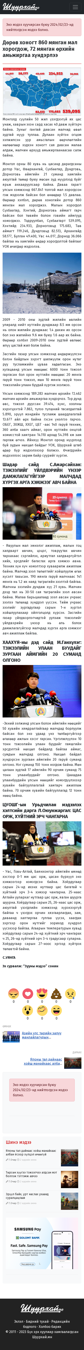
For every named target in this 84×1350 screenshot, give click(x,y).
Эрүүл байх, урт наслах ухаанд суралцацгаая (27, 1196)
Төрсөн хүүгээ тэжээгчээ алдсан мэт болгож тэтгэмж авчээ (31, 1174)
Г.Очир (12, 1159)
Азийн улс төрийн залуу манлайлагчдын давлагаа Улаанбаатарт (41, 1037)
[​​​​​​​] (42, 1309)
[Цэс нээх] (75, 7)
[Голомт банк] (42, 1243)
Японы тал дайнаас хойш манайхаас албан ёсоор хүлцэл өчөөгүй (43, 1063)
